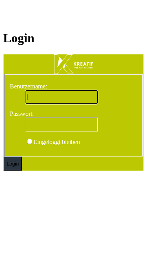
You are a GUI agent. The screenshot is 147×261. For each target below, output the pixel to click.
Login (13, 164)
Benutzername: (28, 86)
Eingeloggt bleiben (56, 142)
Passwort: (22, 113)
